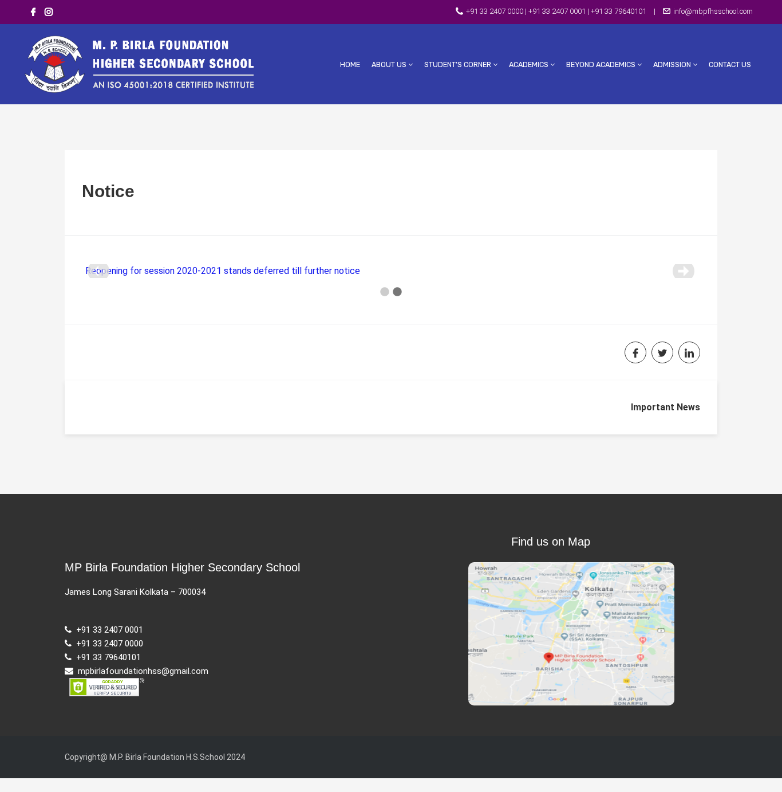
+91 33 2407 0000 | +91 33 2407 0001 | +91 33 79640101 (556, 11)
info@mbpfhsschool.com (712, 11)
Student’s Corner (458, 64)
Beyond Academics (601, 64)
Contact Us (730, 64)
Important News (665, 407)
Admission (673, 64)
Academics (529, 64)
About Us (390, 64)
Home (350, 64)
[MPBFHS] (159, 63)
